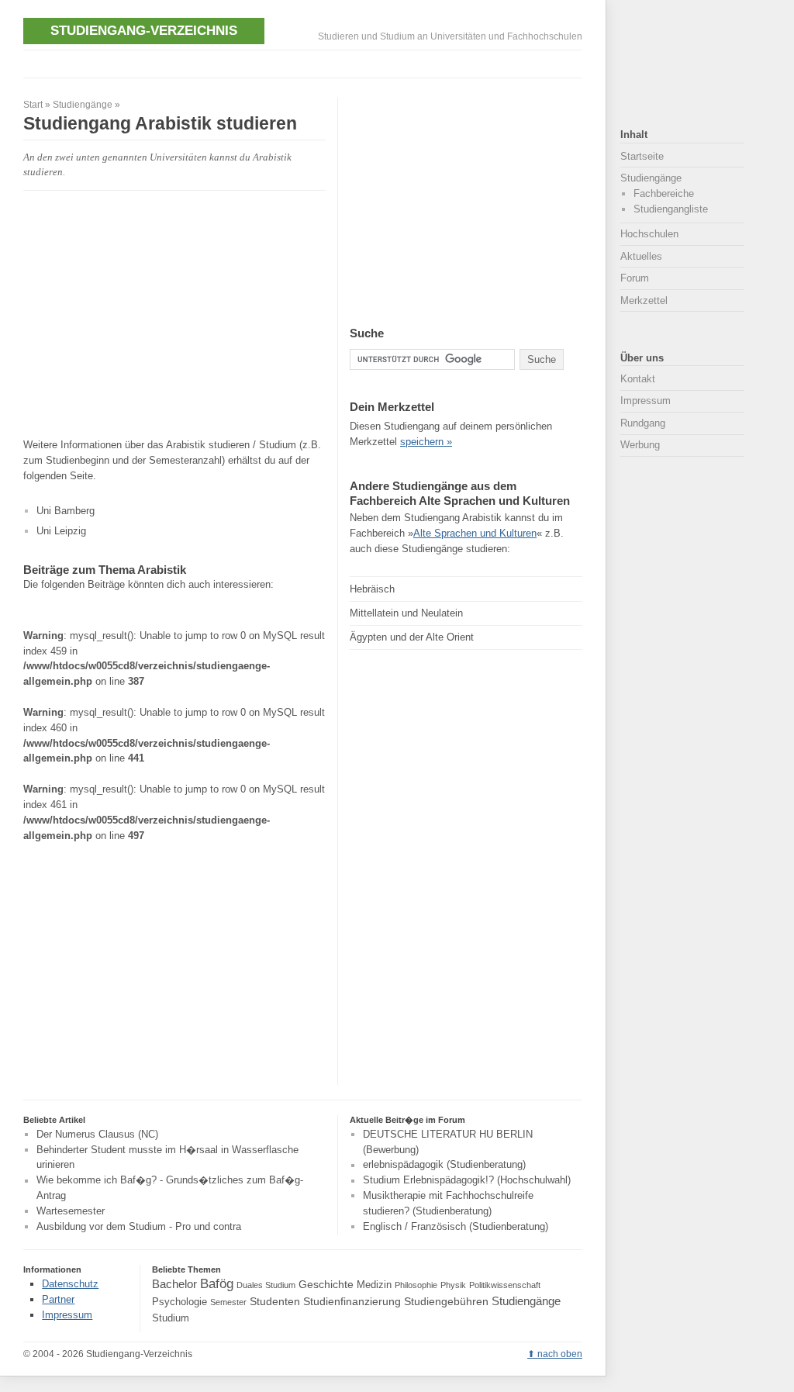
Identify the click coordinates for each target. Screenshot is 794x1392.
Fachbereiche (663, 193)
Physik (453, 1285)
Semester (228, 1302)
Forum (634, 278)
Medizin (374, 1285)
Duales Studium (265, 1285)
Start (33, 104)
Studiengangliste (670, 209)
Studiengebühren (446, 1301)
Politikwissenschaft (504, 1285)
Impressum (645, 400)
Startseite (642, 156)
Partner (58, 1299)
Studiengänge (82, 104)
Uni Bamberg (65, 510)
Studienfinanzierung (352, 1301)
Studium (170, 1318)
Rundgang (642, 423)
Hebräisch (372, 589)
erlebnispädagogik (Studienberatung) (444, 1165)
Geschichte (326, 1284)
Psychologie (179, 1302)
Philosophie (416, 1285)
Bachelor (174, 1283)
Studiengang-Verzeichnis (143, 30)
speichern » (426, 441)
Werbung (640, 445)
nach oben (559, 1354)
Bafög (216, 1283)
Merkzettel (644, 300)
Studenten (275, 1301)
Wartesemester (70, 1211)
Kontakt (637, 379)
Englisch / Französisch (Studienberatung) (455, 1226)
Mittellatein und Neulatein (406, 613)
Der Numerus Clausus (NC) (97, 1134)
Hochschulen (649, 234)
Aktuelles (641, 256)
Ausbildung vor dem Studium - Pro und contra (138, 1226)
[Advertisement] (305, 62)
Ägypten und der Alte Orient (412, 637)
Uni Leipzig (61, 531)
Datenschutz (70, 1284)
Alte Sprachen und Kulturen (475, 533)
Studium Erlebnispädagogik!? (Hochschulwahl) (467, 1180)
